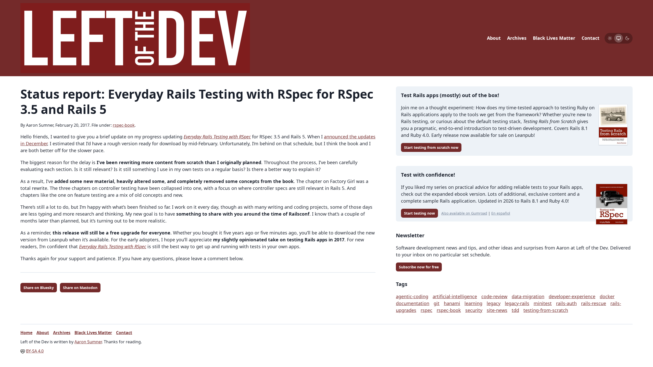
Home (26, 332)
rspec (426, 310)
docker (607, 296)
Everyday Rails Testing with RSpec (217, 137)
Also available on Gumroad (464, 213)
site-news (497, 310)
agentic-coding (412, 296)
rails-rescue (593, 303)
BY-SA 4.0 (35, 351)
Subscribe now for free (419, 267)
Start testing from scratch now (431, 147)
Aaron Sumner (88, 342)
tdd (515, 310)
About (494, 38)
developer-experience (572, 296)
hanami (452, 303)
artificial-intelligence (455, 296)
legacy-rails (517, 303)
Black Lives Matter (554, 38)
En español (500, 213)
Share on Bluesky (38, 287)
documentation (412, 303)
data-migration (528, 296)
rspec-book (124, 125)
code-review (494, 296)
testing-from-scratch (545, 310)
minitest (543, 303)
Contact (590, 38)
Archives (516, 38)
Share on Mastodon (80, 287)
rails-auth (566, 303)
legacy (493, 303)
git (436, 303)
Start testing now (419, 213)
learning (473, 303)
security (473, 310)
